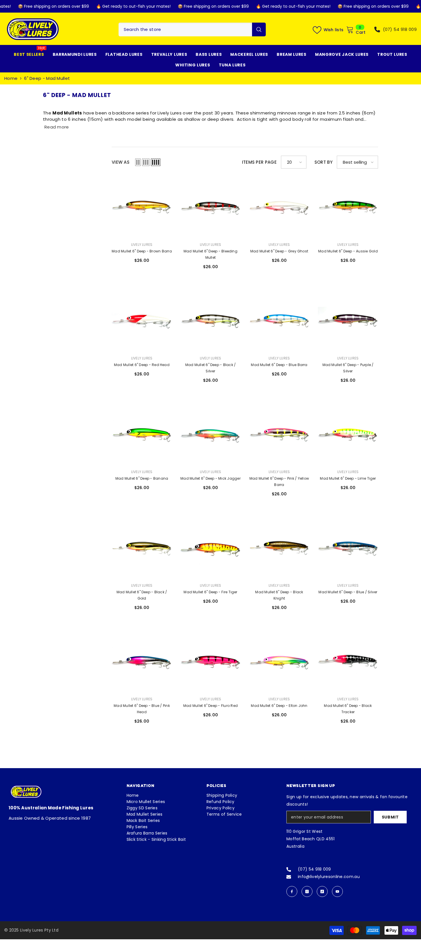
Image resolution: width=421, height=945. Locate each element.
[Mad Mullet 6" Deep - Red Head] (142, 321)
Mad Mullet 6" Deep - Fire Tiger (210, 592)
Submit (390, 817)
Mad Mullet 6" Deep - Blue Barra (279, 364)
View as (120, 162)
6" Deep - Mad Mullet (47, 78)
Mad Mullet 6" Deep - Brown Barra (142, 251)
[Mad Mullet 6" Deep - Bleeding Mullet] (210, 207)
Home (10, 78)
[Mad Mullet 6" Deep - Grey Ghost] (279, 207)
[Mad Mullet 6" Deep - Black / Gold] (142, 548)
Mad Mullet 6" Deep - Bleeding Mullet (210, 254)
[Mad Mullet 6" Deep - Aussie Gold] (348, 207)
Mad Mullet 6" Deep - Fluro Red (210, 705)
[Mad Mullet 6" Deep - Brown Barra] (142, 207)
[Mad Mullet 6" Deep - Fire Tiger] (210, 548)
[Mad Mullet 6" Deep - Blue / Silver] (348, 548)
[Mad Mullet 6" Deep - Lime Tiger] (348, 434)
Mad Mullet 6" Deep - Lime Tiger (348, 478)
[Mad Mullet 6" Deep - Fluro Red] (210, 662)
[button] (138, 162)
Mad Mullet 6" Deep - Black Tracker (348, 708)
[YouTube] (337, 891)
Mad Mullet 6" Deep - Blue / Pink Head (142, 708)
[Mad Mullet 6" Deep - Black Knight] (279, 548)
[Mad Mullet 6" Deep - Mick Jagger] (210, 434)
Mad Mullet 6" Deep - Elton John (279, 705)
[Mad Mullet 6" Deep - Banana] (142, 434)
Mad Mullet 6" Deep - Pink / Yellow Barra (279, 481)
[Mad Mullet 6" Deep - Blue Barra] (279, 321)
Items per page (259, 162)
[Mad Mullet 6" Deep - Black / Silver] (210, 321)
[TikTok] (322, 891)
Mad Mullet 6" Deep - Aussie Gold (348, 251)
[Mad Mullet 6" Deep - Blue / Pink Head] (142, 662)
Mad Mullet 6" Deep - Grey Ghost (279, 251)
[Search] (192, 29)
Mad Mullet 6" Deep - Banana (141, 478)
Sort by (323, 162)
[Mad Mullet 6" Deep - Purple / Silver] (348, 321)
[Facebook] (291, 891)
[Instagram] (307, 891)
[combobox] (185, 29)
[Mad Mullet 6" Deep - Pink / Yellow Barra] (279, 434)
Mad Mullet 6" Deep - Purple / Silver (348, 367)
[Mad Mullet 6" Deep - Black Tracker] (348, 662)
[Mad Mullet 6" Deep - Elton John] (279, 662)
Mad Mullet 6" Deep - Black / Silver (210, 367)
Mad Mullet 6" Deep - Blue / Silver (347, 592)
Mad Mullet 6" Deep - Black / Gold (142, 595)
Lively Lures (142, 244)
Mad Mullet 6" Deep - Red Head (142, 364)
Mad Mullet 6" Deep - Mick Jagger (210, 478)
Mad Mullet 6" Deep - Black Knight (279, 595)
